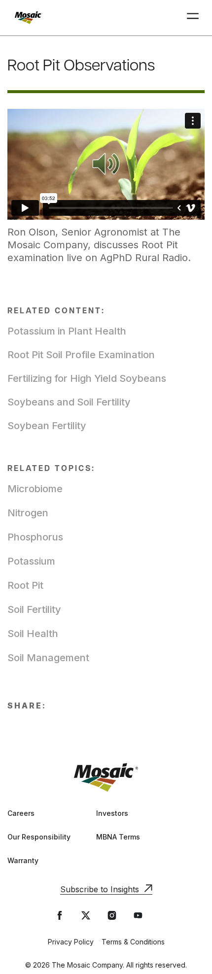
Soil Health (32, 633)
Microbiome (35, 489)
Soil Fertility (34, 609)
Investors (112, 813)
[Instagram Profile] (111, 915)
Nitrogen (27, 513)
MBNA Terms (118, 837)
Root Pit (25, 585)
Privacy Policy (71, 942)
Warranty (22, 860)
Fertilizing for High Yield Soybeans (86, 378)
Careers (21, 813)
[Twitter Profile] (85, 915)
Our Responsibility (39, 837)
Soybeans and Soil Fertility (69, 402)
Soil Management (48, 658)
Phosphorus (35, 537)
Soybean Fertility (46, 426)
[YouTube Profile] (138, 915)
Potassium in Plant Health (66, 331)
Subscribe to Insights (99, 889)
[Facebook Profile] (59, 915)
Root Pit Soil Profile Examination (81, 355)
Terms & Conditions (133, 942)
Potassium (31, 561)
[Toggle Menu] (193, 17)
